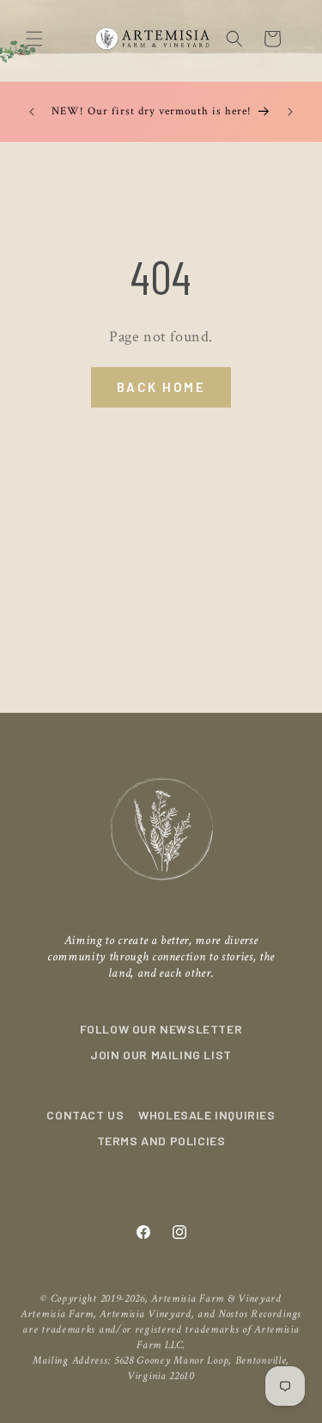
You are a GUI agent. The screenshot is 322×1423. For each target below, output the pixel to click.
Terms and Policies (161, 1140)
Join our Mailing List (161, 1054)
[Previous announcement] (32, 112)
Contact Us (85, 1114)
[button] (34, 39)
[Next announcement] (290, 112)
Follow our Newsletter (161, 1028)
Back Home (161, 387)
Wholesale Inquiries (206, 1114)
